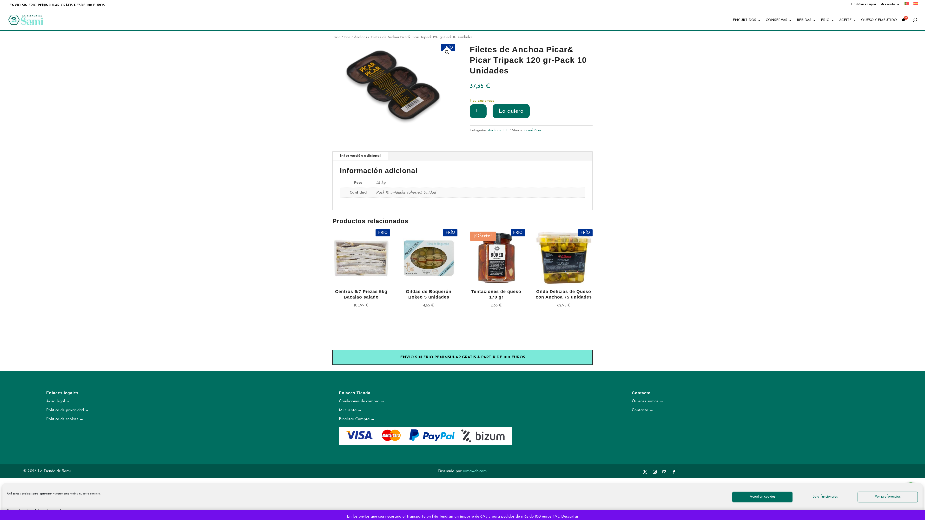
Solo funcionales (825, 497)
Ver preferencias (888, 497)
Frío (825, 20)
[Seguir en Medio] (664, 472)
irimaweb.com (475, 471)
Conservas (776, 20)
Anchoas (360, 37)
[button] (447, 52)
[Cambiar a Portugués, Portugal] (907, 5)
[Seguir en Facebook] (674, 472)
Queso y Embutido (879, 20)
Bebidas (804, 20)
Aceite (845, 20)
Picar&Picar (532, 130)
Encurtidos (744, 20)
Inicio (336, 37)
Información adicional (360, 156)
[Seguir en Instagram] (655, 472)
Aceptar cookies (762, 497)
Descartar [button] (569, 517)
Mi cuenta (887, 4)
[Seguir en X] (645, 472)
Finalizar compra (863, 4)
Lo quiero (511, 111)
